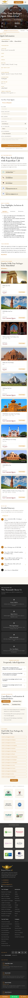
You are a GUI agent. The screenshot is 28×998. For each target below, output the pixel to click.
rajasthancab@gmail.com (6, 884)
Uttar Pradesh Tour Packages (7, 900)
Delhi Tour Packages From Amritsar (9, 742)
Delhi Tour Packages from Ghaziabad (9, 771)
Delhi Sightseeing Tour (7, 311)
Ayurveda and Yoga (5, 936)
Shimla (16, 907)
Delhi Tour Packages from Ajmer (8, 737)
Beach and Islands (5, 939)
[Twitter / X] (22, 952)
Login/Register (18, 2)
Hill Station (3, 941)
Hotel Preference (5, 131)
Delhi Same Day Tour (7, 388)
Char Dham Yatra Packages (6, 911)
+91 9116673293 (5, 882)
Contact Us (17, 924)
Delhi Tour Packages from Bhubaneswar (9, 756)
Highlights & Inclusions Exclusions (11, 30)
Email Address (4, 116)
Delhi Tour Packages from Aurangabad (9, 745)
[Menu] (25, 2)
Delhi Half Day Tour (7, 465)
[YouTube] (19, 952)
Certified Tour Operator (19, 936)
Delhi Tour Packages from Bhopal (8, 754)
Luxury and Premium (5, 932)
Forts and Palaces (4, 930)
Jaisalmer (17, 896)
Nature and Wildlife (5, 926)
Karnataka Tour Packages (6, 913)
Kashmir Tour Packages (6, 909)
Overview (23, 30)
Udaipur (16, 894)
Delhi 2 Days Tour (6, 285)
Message (15, 996)
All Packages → (4, 268)
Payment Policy (6, 701)
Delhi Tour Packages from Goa (8, 773)
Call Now (24, 996)
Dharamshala (17, 911)
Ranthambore (17, 900)
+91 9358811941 (5, 880)
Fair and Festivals (4, 934)
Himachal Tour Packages (6, 905)
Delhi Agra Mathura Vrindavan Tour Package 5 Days (14, 490)
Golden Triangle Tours (5, 894)
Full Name (3, 106)
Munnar (16, 913)
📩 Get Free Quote (7, 19)
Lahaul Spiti (17, 909)
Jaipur (16, 892)
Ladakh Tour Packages (5, 902)
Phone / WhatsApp (5, 111)
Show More (14, 780)
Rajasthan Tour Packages (6, 892)
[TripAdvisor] (25, 952)
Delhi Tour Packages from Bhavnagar (9, 751)
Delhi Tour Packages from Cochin (8, 765)
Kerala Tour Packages (5, 915)
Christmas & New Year (5, 945)
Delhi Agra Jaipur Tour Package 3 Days (11, 336)
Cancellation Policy (16, 704)
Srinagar (16, 905)
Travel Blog (17, 926)
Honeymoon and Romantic (6, 924)
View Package (22, 292)
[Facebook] (13, 952)
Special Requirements (6, 136)
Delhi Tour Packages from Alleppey (8, 739)
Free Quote (5, 996)
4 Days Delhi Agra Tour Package (9, 439)
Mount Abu (17, 898)
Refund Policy (6, 704)
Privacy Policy (17, 930)
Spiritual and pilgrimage (6, 928)
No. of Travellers (5, 126)
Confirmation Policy (17, 701)
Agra (16, 902)
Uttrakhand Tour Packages (6, 907)
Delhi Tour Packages (5, 896)
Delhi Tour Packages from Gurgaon (8, 776)
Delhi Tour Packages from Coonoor (8, 768)
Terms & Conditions (19, 932)
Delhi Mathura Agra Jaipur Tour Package (11, 413)
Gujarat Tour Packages (5, 898)
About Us (16, 921)
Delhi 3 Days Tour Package (8, 362)
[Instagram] (16, 952)
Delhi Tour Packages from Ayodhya (8, 748)
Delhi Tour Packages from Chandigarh (9, 759)
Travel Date (4, 121)
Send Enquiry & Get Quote (14, 145)
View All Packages (17, 19)
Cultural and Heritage (5, 921)
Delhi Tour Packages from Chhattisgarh (9, 762)
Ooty (16, 915)
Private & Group (4, 943)
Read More (4, 254)
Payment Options (18, 928)
